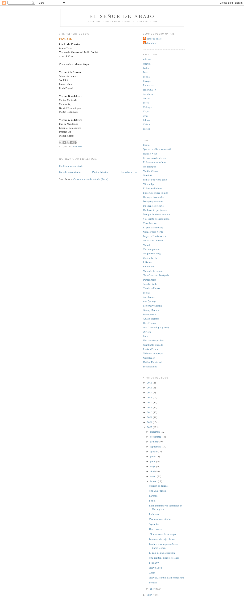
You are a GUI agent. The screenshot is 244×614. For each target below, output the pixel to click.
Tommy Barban (151, 310)
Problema (154, 514)
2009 (150, 417)
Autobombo (149, 297)
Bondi (152, 500)
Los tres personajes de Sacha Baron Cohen (163, 545)
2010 (150, 412)
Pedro (146, 68)
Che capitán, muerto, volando (164, 557)
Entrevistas (148, 85)
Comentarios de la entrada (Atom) (90, 179)
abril (152, 471)
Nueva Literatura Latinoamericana (166, 577)
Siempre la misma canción (156, 214)
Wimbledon (149, 357)
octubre (154, 441)
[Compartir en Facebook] (72, 142)
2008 (150, 422)
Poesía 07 (154, 562)
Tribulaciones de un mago (162, 534)
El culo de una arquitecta (162, 552)
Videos (146, 124)
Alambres (148, 94)
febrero (154, 481)
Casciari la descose (159, 485)
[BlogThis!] (64, 142)
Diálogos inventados (153, 197)
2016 (150, 382)
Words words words (153, 231)
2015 (150, 387)
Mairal (146, 245)
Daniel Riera (149, 279)
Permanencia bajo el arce (162, 539)
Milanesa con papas (153, 353)
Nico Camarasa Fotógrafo (156, 275)
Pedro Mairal (150, 43)
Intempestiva (149, 314)
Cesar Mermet (150, 223)
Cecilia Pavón (150, 258)
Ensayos (147, 81)
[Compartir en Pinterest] (75, 142)
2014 (150, 392)
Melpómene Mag (152, 253)
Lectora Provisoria (152, 305)
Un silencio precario (153, 205)
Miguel (147, 63)
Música (147, 98)
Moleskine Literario (153, 240)
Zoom (152, 572)
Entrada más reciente (69, 172)
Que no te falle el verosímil (157, 149)
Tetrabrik (147, 175)
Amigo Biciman (151, 318)
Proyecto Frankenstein (154, 236)
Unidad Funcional (152, 362)
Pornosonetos (150, 366)
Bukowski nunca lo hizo (155, 192)
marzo (153, 476)
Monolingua (149, 166)
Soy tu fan (154, 524)
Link (145, 336)
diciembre (155, 431)
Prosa (145, 72)
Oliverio (147, 331)
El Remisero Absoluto (154, 162)
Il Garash (147, 262)
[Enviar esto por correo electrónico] (61, 142)
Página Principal (100, 172)
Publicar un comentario (71, 166)
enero (153, 588)
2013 (150, 397)
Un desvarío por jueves (155, 210)
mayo (153, 466)
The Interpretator (151, 249)
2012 (150, 402)
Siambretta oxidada (153, 344)
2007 (150, 427)
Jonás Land (149, 266)
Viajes (146, 111)
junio (153, 461)
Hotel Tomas (149, 323)
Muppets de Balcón (153, 271)
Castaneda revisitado (160, 519)
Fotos (146, 102)
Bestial (146, 144)
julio (153, 456)
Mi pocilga (148, 184)
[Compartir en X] (68, 142)
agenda (77, 146)
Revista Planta (150, 349)
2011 (150, 407)
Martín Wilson (150, 171)
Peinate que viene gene (155, 179)
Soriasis (153, 582)
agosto (153, 451)
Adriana (147, 59)
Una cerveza (155, 529)
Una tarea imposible (153, 340)
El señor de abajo (122, 16)
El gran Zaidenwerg (153, 227)
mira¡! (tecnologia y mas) (156, 327)
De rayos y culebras (153, 201)
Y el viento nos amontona (156, 218)
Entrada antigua (129, 172)
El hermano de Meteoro (155, 158)
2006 (150, 595)
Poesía (146, 76)
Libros (146, 120)
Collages (147, 107)
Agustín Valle (150, 284)
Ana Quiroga (149, 301)
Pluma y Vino (150, 153)
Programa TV (150, 89)
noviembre (156, 436)
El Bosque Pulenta (152, 188)
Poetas (146, 292)
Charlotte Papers (151, 288)
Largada (153, 495)
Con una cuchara (157, 490)
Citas (145, 115)
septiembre (156, 446)
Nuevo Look (155, 567)
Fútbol (146, 128)
